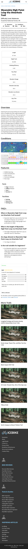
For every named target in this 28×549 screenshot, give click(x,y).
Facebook (5, 297)
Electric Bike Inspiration (8, 499)
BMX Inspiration (6, 495)
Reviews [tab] (4, 265)
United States (7, 6)
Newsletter (5, 437)
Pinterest (16, 297)
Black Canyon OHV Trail (7, 365)
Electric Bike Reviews (7, 473)
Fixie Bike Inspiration (7, 501)
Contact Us (4, 443)
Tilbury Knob (4, 405)
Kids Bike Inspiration (7, 505)
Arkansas (13, 6)
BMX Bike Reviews (6, 475)
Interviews (4, 530)
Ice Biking (4, 526)
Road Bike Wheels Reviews (9, 481)
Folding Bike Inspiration (8, 503)
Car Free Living (6, 528)
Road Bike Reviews (7, 471)
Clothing (4, 534)
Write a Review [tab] (6, 292)
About (3, 439)
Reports (4, 538)
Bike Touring (5, 536)
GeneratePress (14, 547)
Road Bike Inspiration (7, 511)
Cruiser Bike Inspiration (8, 497)
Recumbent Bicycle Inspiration (9, 509)
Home (2, 6)
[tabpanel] (14, 279)
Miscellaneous (5, 532)
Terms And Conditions (7, 449)
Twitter (9, 297)
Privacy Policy (5, 445)
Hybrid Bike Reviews (7, 479)
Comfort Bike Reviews (7, 477)
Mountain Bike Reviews (8, 469)
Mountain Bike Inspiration (8, 507)
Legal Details (5, 441)
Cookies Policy (5, 451)
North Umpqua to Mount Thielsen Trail (12, 425)
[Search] (26, 1)
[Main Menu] (2, 2)
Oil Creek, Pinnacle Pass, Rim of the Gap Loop (13, 385)
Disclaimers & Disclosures (8, 447)
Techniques (5, 540)
